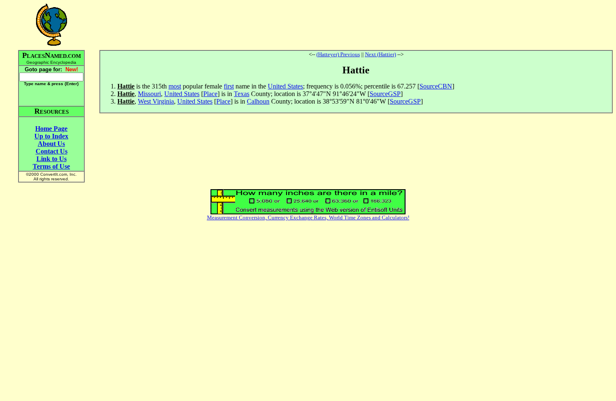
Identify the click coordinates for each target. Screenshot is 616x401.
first (229, 86)
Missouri (149, 93)
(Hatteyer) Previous (338, 54)
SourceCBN (435, 86)
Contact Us (51, 151)
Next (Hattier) (380, 54)
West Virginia (156, 101)
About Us (51, 143)
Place (210, 93)
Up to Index (51, 136)
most (174, 86)
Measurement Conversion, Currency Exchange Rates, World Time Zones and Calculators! (308, 217)
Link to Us (51, 158)
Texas (241, 93)
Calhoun (258, 101)
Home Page (51, 128)
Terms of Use (51, 166)
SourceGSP (385, 93)
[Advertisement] (356, 25)
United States (285, 86)
